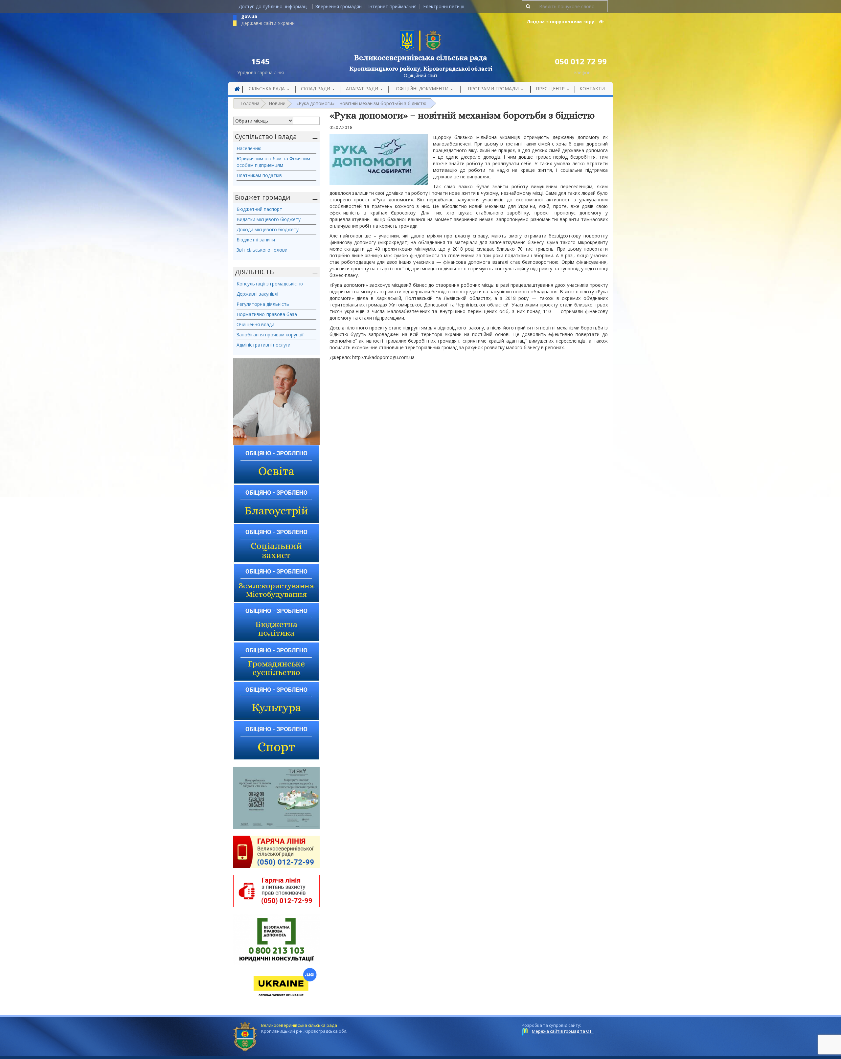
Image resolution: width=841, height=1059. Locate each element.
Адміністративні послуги (263, 345)
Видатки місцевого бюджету (269, 219)
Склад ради (316, 88)
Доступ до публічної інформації (274, 6)
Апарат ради (362, 88)
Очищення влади (255, 324)
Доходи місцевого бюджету (268, 229)
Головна (250, 103)
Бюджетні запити (256, 240)
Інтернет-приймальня (392, 6)
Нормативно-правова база (267, 314)
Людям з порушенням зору (561, 21)
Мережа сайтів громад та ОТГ (563, 1031)
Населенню (249, 148)
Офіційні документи (423, 88)
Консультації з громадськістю (270, 284)
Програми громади (494, 88)
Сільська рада (267, 88)
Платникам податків (259, 175)
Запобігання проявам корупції (270, 334)
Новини (277, 103)
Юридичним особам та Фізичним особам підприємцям (273, 161)
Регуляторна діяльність (263, 304)
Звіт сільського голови (262, 250)
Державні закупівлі (257, 294)
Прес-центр (551, 88)
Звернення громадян (338, 6)
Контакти (592, 88)
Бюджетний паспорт (259, 209)
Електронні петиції (444, 6)
